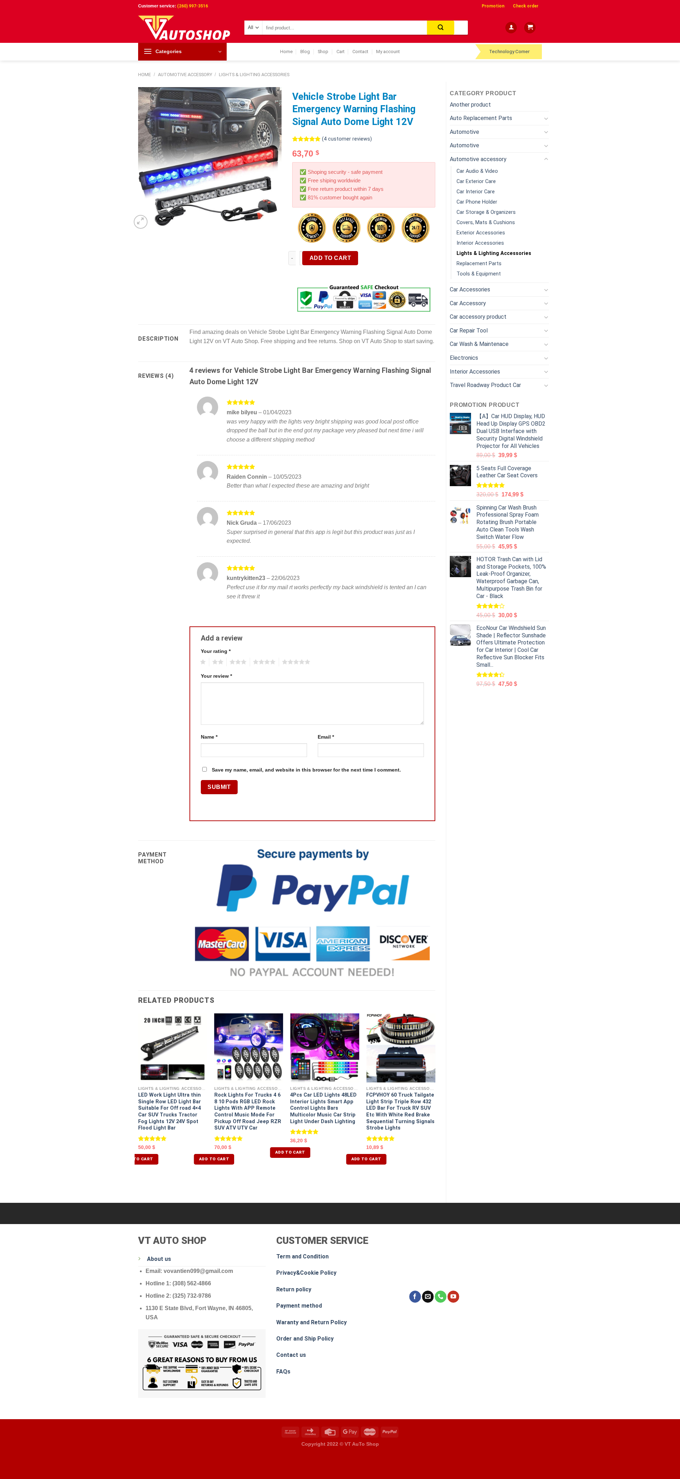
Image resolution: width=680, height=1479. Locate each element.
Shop (323, 51)
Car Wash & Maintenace (479, 344)
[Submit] (440, 28)
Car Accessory (468, 303)
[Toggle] (546, 118)
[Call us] (440, 1297)
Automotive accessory (185, 74)
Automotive (464, 132)
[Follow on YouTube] (453, 1297)
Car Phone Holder (477, 202)
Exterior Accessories (481, 233)
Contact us (291, 1355)
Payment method (299, 1305)
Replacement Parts (479, 264)
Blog (305, 51)
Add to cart (330, 258)
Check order (525, 6)
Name (209, 737)
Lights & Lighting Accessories (254, 74)
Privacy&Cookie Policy (306, 1272)
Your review (216, 676)
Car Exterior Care (476, 181)
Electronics (464, 357)
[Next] (435, 1098)
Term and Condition (302, 1256)
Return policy (293, 1289)
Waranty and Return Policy (311, 1322)
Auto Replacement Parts (481, 118)
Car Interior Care (476, 192)
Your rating (216, 651)
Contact (360, 51)
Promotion (493, 6)
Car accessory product (478, 316)
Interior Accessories (480, 243)
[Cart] (530, 28)
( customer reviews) (347, 139)
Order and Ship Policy (305, 1338)
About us (159, 1259)
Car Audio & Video (477, 171)
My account (388, 51)
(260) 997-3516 (192, 6)
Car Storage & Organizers (486, 212)
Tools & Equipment (479, 274)
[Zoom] (140, 222)
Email (326, 737)
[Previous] (138, 1098)
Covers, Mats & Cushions (486, 223)
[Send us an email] (428, 1297)
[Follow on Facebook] (415, 1297)
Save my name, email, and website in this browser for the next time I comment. (306, 770)
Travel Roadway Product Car (485, 385)
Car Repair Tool (469, 330)
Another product (470, 104)
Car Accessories (470, 289)
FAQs (283, 1371)
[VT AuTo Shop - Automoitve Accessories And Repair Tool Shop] (186, 28)
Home (286, 51)
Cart (340, 51)
